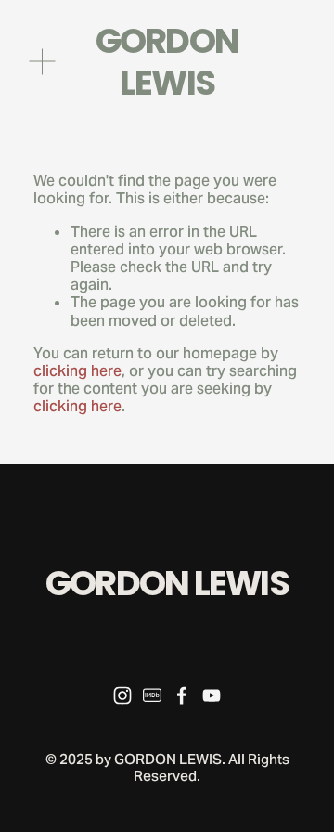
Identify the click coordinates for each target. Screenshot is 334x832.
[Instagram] (122, 695)
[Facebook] (182, 695)
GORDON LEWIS (167, 62)
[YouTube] (211, 695)
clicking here (77, 371)
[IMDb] (152, 695)
